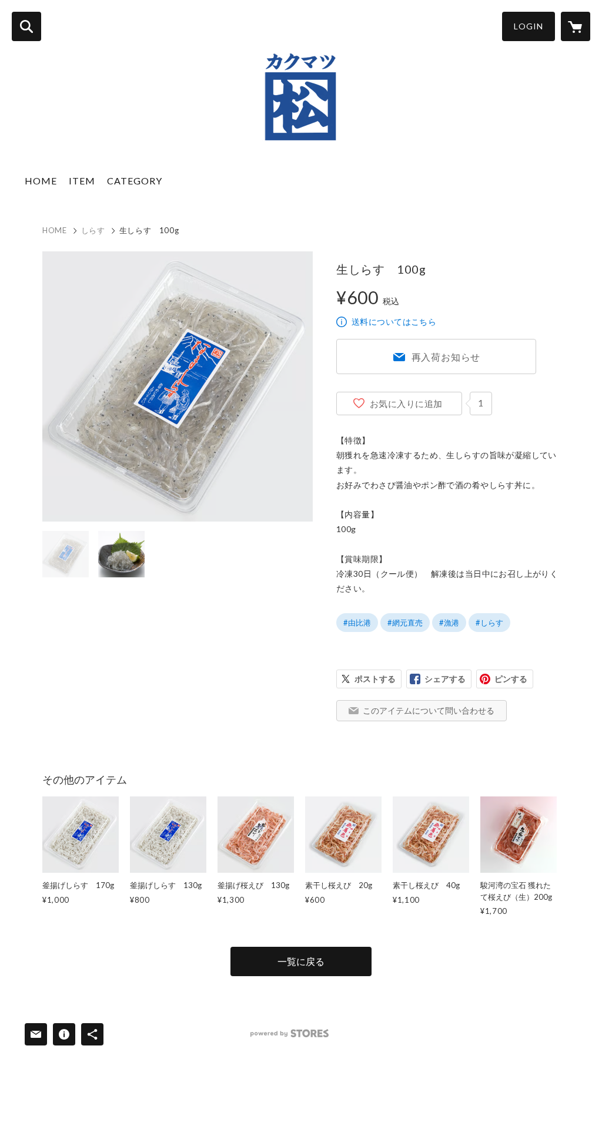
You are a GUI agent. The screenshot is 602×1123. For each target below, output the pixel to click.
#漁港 (449, 622)
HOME (41, 180)
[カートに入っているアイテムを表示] (575, 26)
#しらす (489, 622)
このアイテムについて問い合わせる (428, 710)
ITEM (82, 180)
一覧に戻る (301, 961)
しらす (93, 230)
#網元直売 (405, 622)
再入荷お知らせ (446, 356)
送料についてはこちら (394, 322)
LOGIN (528, 26)
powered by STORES (289, 1033)
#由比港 (357, 622)
